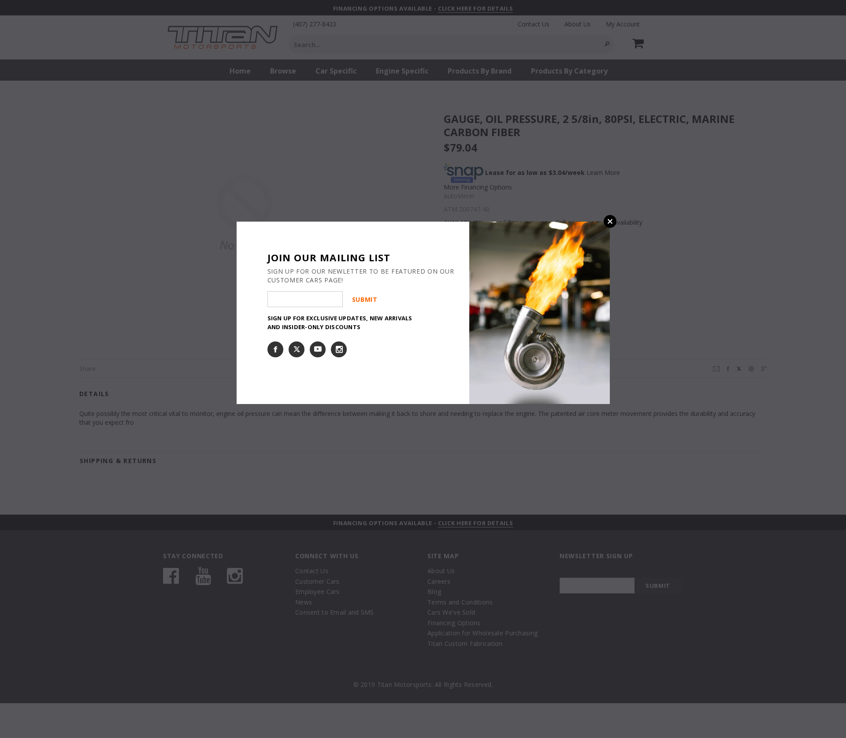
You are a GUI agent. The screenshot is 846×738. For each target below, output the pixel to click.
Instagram (339, 349)
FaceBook (275, 349)
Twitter (296, 349)
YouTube (318, 349)
